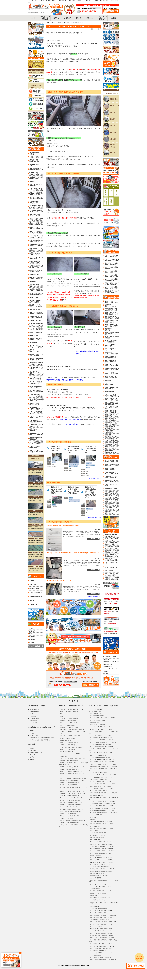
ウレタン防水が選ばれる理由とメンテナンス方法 (36, 206)
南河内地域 (32, 631)
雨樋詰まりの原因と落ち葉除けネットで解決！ (112, 555)
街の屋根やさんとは (35, 709)
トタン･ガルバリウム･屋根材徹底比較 (35, 378)
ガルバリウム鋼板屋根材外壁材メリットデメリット (112, 287)
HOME (47, 22)
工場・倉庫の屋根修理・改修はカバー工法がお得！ (112, 543)
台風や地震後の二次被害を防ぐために (111, 407)
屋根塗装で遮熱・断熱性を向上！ (98, 837)
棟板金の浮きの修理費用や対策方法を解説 (36, 177)
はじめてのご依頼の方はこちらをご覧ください (71, 709)
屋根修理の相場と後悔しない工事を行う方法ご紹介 (72, 766)
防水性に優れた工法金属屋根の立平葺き (35, 262)
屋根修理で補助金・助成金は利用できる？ (111, 451)
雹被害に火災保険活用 (95, 955)
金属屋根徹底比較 (94, 906)
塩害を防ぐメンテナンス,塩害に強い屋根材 (36, 355)
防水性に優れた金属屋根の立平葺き (98, 913)
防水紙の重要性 (33, 335)
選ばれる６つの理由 (35, 711)
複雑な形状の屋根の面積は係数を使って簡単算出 (102, 828)
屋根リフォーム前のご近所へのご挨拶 (110, 469)
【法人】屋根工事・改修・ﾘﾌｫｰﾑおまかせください (112, 574)
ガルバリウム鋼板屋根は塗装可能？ (111, 267)
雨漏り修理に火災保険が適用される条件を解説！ (111, 443)
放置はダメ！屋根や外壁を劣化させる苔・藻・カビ (102, 924)
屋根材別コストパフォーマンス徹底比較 (36, 346)
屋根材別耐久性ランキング (34, 350)
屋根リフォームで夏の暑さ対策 (67, 749)
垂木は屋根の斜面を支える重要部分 (68, 785)
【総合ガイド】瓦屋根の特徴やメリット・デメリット (103, 764)
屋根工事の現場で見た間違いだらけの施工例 (111, 423)
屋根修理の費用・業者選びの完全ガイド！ (36, 160)
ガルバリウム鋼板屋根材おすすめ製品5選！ (111, 279)
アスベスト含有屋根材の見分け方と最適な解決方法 (102, 850)
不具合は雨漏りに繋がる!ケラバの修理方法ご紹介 (36, 189)
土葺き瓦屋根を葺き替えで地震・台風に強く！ (36, 241)
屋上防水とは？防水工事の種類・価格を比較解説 (36, 223)
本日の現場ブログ (34, 735)
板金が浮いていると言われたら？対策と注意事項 (112, 496)
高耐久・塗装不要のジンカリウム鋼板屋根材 (36, 395)
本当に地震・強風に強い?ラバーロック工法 (36, 271)
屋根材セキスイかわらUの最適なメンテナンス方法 (112, 369)
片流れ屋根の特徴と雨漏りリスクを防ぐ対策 (36, 285)
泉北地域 (31, 642)
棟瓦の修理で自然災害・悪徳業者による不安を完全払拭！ (104, 812)
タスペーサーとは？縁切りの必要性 (35, 202)
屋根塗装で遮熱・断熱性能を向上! (111, 435)
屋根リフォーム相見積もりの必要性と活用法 (71, 771)
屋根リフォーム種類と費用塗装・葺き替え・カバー (112, 333)
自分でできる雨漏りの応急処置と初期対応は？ (111, 439)
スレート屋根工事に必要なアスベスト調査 (100, 853)
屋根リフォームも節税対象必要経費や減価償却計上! (112, 578)
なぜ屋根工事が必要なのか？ (111, 301)
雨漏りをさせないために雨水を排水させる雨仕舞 (36, 313)
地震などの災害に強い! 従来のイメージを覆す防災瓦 (103, 848)
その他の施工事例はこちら (94, 478)
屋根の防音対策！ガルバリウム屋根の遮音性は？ (112, 291)
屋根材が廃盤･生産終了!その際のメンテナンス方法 (102, 808)
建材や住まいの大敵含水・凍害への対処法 (35, 305)
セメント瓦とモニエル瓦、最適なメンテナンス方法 (102, 783)
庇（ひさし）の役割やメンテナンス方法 (36, 417)
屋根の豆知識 (33, 342)
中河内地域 (32, 636)
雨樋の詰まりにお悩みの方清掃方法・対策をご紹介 (112, 551)
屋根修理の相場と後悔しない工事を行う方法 (111, 309)
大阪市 (31, 628)
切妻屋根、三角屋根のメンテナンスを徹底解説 (36, 289)
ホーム (33, 18)
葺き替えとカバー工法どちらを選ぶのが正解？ (111, 325)
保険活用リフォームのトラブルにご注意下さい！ (102, 917)
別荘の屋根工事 (109, 570)
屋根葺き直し (114, 132)
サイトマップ (33, 604)
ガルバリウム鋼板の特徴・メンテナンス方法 (101, 857)
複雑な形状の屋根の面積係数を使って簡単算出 (36, 278)
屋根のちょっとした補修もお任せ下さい (69, 722)
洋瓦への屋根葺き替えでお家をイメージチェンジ (36, 367)
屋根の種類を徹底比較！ (108, 329)
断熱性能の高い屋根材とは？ (33, 429)
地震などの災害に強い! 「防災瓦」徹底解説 (111, 419)
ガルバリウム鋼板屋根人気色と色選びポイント (111, 275)
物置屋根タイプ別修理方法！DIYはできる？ (111, 535)
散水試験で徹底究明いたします (67, 738)
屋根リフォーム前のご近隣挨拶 (67, 725)
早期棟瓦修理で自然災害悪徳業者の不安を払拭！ (36, 245)
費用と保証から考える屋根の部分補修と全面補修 (72, 780)
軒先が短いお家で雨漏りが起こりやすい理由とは (36, 324)
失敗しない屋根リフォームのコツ (111, 305)
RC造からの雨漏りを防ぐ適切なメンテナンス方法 (36, 412)
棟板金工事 (113, 139)
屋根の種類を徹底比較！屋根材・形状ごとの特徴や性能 (103, 766)
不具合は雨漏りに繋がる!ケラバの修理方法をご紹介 (102, 803)
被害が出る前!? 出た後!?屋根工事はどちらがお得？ (112, 481)
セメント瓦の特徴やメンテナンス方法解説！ (36, 232)
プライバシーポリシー (35, 596)
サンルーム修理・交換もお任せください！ (111, 539)
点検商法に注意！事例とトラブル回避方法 (70, 727)
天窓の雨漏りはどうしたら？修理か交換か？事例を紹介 (103, 792)
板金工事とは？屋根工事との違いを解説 (36, 173)
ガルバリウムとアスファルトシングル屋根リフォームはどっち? (36, 373)
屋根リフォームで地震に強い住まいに (69, 742)
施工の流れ (79, 18)
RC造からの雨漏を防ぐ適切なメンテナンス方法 (101, 862)
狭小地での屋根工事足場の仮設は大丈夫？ (111, 377)
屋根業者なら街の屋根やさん (37, 752)
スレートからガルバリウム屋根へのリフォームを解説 (112, 259)
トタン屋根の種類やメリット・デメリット (111, 349)
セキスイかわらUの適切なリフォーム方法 (100, 726)
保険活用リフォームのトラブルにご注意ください (112, 508)
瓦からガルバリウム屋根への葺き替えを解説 (111, 263)
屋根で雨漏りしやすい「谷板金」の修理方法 (35, 317)
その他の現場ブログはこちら (94, 596)
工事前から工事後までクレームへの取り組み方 (111, 473)
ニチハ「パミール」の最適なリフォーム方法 (101, 729)
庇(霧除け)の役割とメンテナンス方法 (34, 253)
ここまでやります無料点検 (70, 424)
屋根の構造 (32, 181)
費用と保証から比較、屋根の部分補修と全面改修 (112, 317)
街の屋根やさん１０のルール (37, 714)
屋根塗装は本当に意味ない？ (34, 165)
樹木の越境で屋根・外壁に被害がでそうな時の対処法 (112, 504)
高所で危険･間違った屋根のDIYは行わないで (101, 864)
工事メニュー (90, 18)
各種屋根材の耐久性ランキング (97, 900)
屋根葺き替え (114, 99)
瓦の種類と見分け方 (35, 320)
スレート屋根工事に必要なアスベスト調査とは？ (36, 442)
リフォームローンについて (66, 776)
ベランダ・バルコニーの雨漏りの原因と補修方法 (36, 228)
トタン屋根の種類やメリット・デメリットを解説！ (102, 777)
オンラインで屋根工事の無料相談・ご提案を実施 (111, 461)
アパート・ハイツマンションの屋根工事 (111, 567)
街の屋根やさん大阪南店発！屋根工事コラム (40, 740)
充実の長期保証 (33, 720)
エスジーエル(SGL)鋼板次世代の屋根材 (36, 387)
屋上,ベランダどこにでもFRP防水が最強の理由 (36, 219)
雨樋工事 (112, 119)
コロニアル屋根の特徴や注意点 (110, 345)
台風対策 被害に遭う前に (66, 740)
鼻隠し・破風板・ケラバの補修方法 (36, 185)
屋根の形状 (32, 281)
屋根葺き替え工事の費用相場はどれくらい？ (111, 313)
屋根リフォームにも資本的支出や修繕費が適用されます (73, 778)
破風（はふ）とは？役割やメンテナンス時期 (36, 451)
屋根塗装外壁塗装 (112, 146)
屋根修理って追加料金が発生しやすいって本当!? (111, 500)
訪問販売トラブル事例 (111, 488)
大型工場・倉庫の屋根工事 (66, 751)
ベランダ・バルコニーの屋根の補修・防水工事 (71, 747)
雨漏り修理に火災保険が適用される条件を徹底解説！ (103, 959)
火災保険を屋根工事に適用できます (68, 744)
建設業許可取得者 (34, 588)
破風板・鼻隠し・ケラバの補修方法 (98, 790)
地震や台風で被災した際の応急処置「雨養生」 (36, 266)
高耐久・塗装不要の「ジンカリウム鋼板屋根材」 (102, 860)
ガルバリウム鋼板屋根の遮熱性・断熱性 (111, 271)
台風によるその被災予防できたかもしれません (112, 395)
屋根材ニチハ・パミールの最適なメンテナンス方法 (112, 365)
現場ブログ (53, 22)
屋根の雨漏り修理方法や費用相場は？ (36, 408)
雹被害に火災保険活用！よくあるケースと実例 (111, 447)
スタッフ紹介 (33, 584)
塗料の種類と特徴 (110, 594)
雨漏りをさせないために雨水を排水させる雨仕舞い (102, 937)
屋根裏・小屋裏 (33, 297)
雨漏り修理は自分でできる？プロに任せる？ (36, 169)
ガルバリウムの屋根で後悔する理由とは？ (35, 382)
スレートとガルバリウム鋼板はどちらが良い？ (111, 255)
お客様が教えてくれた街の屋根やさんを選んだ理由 (42, 737)
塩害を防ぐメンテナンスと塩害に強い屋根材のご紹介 (103, 921)
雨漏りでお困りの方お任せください (68, 720)
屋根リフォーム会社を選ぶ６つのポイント (112, 388)
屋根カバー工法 (114, 105)
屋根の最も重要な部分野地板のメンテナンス (35, 339)
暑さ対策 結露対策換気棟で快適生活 (35, 301)
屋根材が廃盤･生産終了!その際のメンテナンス (36, 363)
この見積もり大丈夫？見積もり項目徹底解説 (111, 477)
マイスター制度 (33, 722)
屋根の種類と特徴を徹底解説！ (35, 153)
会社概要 (113, 18)
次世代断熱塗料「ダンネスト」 (109, 431)
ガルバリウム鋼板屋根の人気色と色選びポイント (102, 759)
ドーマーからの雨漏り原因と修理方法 (35, 421)
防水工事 (112, 125)
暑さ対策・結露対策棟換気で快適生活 (99, 832)
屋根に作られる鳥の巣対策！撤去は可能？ (70, 816)
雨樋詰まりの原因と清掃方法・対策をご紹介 (71, 811)
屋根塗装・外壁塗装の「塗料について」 (100, 720)
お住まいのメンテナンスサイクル (98, 884)
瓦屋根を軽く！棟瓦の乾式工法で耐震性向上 (101, 844)
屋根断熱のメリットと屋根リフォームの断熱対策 (36, 434)
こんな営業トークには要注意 (111, 485)
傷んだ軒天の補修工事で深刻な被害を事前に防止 (36, 198)
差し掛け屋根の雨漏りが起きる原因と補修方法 (36, 294)
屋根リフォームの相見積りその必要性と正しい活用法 (112, 465)
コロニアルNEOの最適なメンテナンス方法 (111, 373)
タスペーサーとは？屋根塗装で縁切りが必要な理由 (102, 801)
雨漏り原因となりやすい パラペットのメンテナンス (72, 793)
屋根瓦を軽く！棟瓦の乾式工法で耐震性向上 (111, 411)
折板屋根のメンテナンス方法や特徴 (98, 779)
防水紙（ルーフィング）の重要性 (98, 893)
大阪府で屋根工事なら (35, 592)
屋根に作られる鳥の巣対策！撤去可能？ (111, 559)
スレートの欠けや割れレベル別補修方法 (111, 341)
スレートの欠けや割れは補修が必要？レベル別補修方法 (103, 774)
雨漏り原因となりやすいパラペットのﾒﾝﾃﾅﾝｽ (36, 215)
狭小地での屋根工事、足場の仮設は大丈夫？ (101, 737)
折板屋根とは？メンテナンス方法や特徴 (111, 353)
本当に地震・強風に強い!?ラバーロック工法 (101, 931)
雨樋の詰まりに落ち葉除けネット (68, 813)
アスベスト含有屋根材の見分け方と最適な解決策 (36, 328)
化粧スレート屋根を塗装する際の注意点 (110, 361)
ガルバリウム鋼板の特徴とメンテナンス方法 (36, 391)
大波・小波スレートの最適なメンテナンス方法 (36, 249)
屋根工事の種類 (111, 93)
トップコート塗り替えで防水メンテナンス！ (36, 447)
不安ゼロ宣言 (33, 716)
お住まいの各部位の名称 (36, 157)
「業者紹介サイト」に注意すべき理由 (111, 512)
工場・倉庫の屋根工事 (111, 563)
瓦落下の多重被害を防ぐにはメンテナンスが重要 (111, 399)
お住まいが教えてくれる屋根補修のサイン (111, 321)
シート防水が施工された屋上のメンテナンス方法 (36, 210)
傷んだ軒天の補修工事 (95, 878)
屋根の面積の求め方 (35, 274)
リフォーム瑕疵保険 (35, 718)
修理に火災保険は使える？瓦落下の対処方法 (112, 403)
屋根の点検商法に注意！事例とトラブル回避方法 (111, 492)
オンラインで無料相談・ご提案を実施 (69, 711)
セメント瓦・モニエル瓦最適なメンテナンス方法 (36, 236)
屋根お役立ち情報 (110, 391)
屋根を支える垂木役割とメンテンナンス (35, 404)
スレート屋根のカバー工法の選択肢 (112, 337)
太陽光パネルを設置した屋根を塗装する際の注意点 (72, 820)
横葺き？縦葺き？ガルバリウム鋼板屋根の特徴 (112, 283)
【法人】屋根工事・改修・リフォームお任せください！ (73, 758)
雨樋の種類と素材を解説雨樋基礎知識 (36, 438)
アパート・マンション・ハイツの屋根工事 (70, 754)
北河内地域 (32, 639)
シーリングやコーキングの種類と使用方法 (36, 258)
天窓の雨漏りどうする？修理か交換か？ (36, 425)
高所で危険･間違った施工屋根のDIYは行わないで (36, 399)
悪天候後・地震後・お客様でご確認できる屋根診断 (102, 718)
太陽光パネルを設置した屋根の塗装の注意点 (111, 357)
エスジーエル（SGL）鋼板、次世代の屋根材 (101, 910)
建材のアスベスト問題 (35, 332)
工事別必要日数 (109, 384)
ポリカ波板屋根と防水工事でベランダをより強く (112, 547)
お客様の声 (67, 18)
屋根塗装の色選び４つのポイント (110, 427)
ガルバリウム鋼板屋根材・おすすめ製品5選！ (101, 744)
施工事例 (56, 18)
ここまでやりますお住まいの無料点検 (102, 18)
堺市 (30, 634)
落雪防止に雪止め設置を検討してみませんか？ (71, 802)
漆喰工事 (112, 112)
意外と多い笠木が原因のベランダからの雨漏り (36, 193)
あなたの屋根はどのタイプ (96, 713)
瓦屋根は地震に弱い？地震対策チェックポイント (112, 415)
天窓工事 (112, 152)
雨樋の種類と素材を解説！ (66, 818)
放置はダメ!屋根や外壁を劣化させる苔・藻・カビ (36, 359)
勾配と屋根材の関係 (35, 309)
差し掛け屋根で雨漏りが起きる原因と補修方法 (101, 935)
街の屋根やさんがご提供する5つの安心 (45, 18)
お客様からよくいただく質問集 (97, 724)
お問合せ (31, 600)
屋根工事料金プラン (65, 716)
